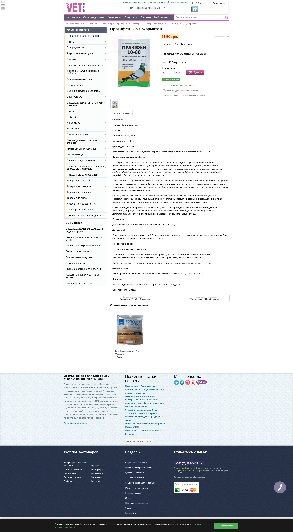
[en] (3, 9)
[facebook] (182, 382)
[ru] (3, 2)
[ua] (3, 5)
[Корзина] (194, 9)
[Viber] (201, 382)
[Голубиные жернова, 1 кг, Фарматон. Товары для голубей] (130, 330)
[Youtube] (193, 382)
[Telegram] (176, 382)
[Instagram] (187, 382)
